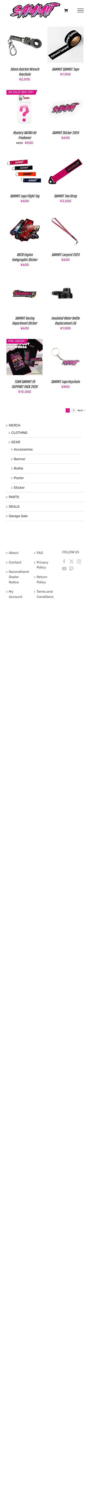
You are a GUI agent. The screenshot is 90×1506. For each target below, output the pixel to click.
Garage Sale (18, 516)
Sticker (19, 488)
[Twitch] (71, 569)
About (13, 553)
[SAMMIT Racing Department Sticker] (24, 278)
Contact (15, 562)
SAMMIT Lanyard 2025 (65, 255)
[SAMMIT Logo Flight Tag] (24, 156)
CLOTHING (19, 433)
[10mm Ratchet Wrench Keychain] (24, 29)
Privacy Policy (42, 565)
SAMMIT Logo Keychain (65, 382)
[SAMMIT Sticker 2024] (65, 92)
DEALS (14, 507)
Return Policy (42, 579)
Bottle (18, 468)
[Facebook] (64, 562)
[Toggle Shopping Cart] (66, 10)
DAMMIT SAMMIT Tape (65, 69)
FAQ (40, 553)
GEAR (15, 442)
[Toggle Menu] (81, 10)
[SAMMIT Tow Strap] (65, 156)
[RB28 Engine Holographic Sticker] (24, 214)
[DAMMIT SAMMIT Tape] (65, 29)
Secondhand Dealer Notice (17, 577)
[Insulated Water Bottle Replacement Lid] (65, 278)
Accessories (23, 449)
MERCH (14, 425)
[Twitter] (71, 562)
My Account (15, 594)
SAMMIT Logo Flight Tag (24, 196)
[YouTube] (64, 569)
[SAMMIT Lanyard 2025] (65, 214)
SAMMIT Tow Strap (65, 196)
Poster (19, 478)
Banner (19, 459)
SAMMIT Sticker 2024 (65, 133)
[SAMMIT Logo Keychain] (65, 341)
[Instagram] (79, 562)
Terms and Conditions (45, 594)
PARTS (14, 497)
